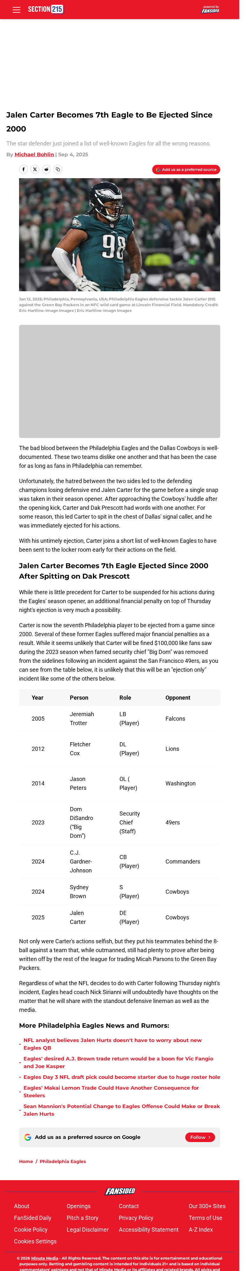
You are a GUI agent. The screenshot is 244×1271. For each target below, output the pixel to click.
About (21, 1206)
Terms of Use (205, 1217)
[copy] (57, 169)
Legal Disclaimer (88, 1229)
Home (26, 1161)
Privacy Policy (136, 1217)
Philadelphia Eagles (63, 1161)
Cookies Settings (35, 1241)
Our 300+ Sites (207, 1206)
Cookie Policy (31, 1229)
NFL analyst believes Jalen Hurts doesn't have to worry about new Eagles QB (113, 1044)
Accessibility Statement (149, 1229)
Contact (129, 1206)
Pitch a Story (82, 1217)
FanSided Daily (32, 1217)
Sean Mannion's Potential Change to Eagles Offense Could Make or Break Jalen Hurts (122, 1110)
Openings (79, 1206)
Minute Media (44, 1258)
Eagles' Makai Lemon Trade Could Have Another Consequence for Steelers (111, 1092)
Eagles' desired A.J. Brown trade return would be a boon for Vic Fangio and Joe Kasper (118, 1062)
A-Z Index (201, 1229)
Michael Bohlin (34, 154)
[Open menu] (16, 9)
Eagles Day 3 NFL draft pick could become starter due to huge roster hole (122, 1077)
